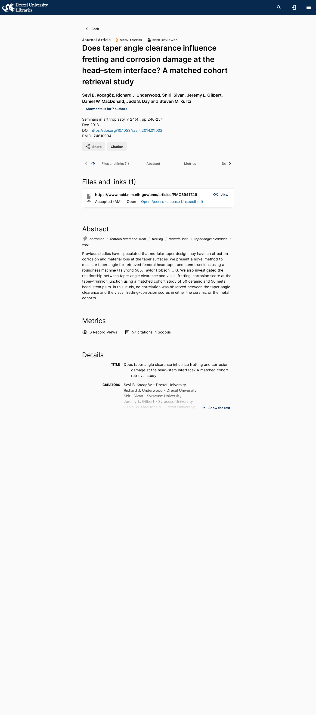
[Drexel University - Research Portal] (25, 7)
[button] (220, 194)
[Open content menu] (308, 7)
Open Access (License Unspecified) (172, 201)
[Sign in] (293, 7)
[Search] (279, 7)
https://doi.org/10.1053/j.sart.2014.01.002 (126, 130)
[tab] (115, 163)
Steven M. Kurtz (175, 101)
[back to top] (93, 163)
